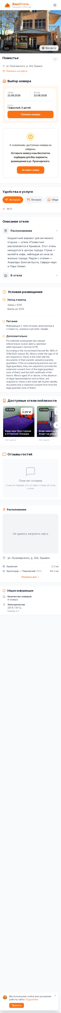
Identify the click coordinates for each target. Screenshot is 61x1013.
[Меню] (54, 5)
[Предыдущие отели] (4, 425)
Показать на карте (16, 71)
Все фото (51, 48)
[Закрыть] (55, 995)
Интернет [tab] (15, 199)
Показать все (29, 577)
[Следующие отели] (56, 425)
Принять (16, 1005)
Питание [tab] (36, 199)
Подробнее (31, 999)
